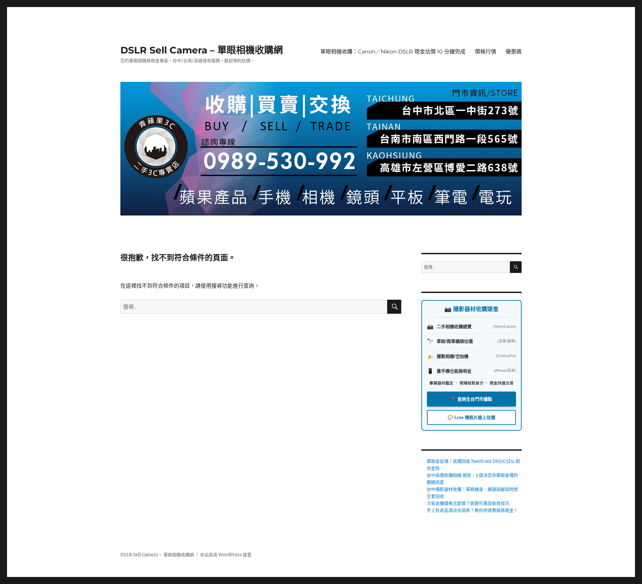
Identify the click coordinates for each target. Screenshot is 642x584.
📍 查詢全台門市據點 (471, 399)
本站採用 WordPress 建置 (225, 555)
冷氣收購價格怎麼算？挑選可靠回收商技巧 (468, 503)
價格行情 (485, 51)
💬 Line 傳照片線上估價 (471, 417)
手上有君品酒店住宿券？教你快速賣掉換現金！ (472, 510)
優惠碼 (514, 51)
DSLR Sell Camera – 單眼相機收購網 (201, 50)
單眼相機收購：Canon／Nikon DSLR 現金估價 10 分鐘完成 (392, 51)
